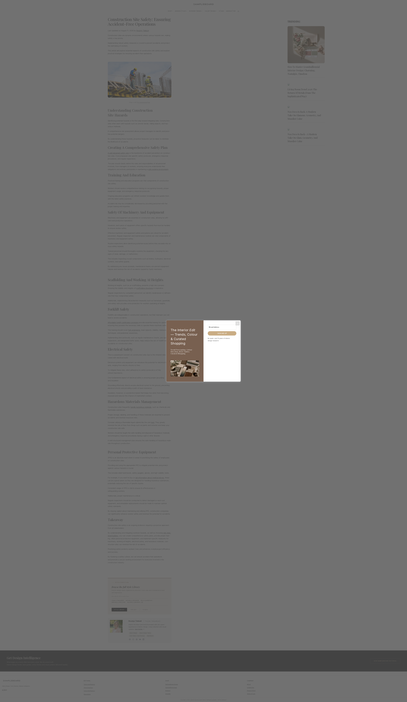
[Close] (238, 323)
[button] (185, 368)
